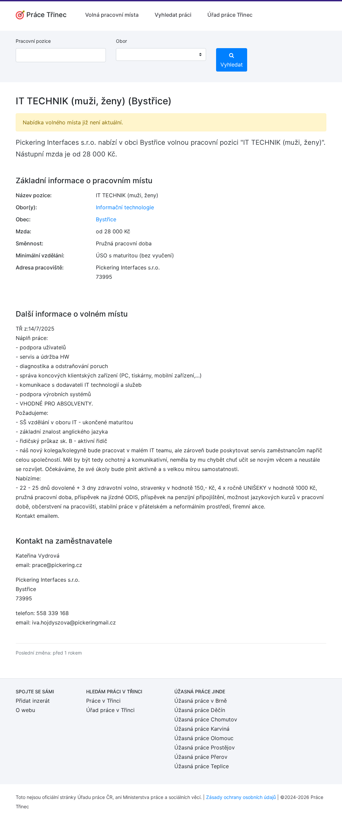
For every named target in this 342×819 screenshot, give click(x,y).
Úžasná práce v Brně (200, 700)
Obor (121, 41)
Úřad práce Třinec (229, 14)
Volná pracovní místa (112, 14)
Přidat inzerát (33, 700)
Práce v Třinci (103, 700)
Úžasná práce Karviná (201, 728)
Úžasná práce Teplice (201, 766)
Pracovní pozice (33, 41)
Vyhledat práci (173, 14)
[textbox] (129, 54)
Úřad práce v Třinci (110, 710)
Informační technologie (125, 207)
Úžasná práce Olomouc (203, 738)
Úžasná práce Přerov (200, 756)
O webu (25, 710)
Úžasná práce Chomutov (205, 719)
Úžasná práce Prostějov (204, 747)
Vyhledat (231, 64)
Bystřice (106, 219)
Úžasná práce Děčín (199, 710)
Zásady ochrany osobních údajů (241, 797)
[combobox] (161, 54)
